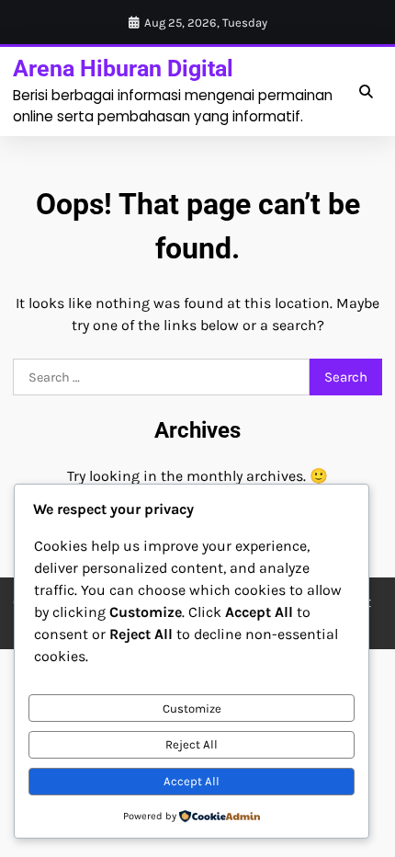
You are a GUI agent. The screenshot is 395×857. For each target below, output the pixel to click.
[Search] (365, 92)
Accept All (192, 781)
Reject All (191, 744)
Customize (192, 708)
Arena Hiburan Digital (123, 68)
